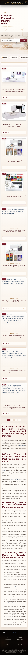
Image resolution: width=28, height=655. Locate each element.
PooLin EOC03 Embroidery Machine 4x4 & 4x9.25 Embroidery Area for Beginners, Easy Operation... (14, 336)
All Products (4, 57)
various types (22, 445)
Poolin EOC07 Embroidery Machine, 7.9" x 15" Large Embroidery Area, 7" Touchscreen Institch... (14, 371)
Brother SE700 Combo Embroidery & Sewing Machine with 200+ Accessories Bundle (14, 160)
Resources (8, 644)
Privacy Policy (8, 639)
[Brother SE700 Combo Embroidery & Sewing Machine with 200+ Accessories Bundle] (14, 147)
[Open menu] (2, 2)
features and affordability (16, 479)
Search (23, 40)
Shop (8, 637)
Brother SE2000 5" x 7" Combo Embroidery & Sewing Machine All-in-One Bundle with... (14, 195)
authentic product (9, 602)
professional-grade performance (18, 488)
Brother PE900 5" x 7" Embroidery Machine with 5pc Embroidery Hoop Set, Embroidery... (14, 230)
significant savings (19, 586)
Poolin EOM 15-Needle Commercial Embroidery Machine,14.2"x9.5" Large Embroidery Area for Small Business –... (14, 407)
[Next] (19, 420)
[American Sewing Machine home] (14, 633)
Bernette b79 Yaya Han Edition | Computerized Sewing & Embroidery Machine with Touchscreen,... (14, 90)
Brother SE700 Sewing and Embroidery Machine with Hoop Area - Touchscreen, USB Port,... (14, 265)
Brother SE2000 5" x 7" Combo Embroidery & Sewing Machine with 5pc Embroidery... (14, 301)
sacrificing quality (20, 514)
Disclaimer (20, 637)
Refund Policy (20, 639)
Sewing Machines (13, 57)
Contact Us (20, 644)
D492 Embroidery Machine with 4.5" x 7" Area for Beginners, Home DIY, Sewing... (14, 125)
